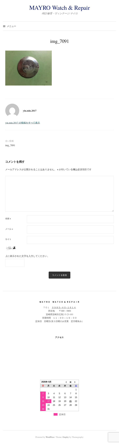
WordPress (50, 437)
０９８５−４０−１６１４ (64, 307)
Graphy (66, 437)
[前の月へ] (65, 382)
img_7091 (10, 145)
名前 (8, 219)
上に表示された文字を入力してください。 (27, 255)
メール (9, 229)
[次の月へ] (76, 382)
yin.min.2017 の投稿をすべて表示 (22, 122)
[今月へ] (70, 382)
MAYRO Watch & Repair (59, 7)
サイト (8, 239)
